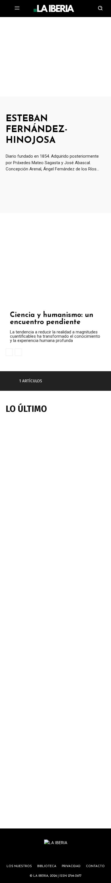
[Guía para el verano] (55, 609)
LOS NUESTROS (19, 866)
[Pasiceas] (55, 763)
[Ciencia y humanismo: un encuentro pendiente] (55, 262)
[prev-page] (9, 352)
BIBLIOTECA (46, 866)
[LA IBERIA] (53, 8)
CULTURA (17, 306)
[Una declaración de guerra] (55, 455)
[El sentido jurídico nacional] (55, 532)
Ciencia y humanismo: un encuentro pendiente (51, 319)
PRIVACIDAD (71, 866)
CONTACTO (95, 866)
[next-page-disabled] (18, 352)
